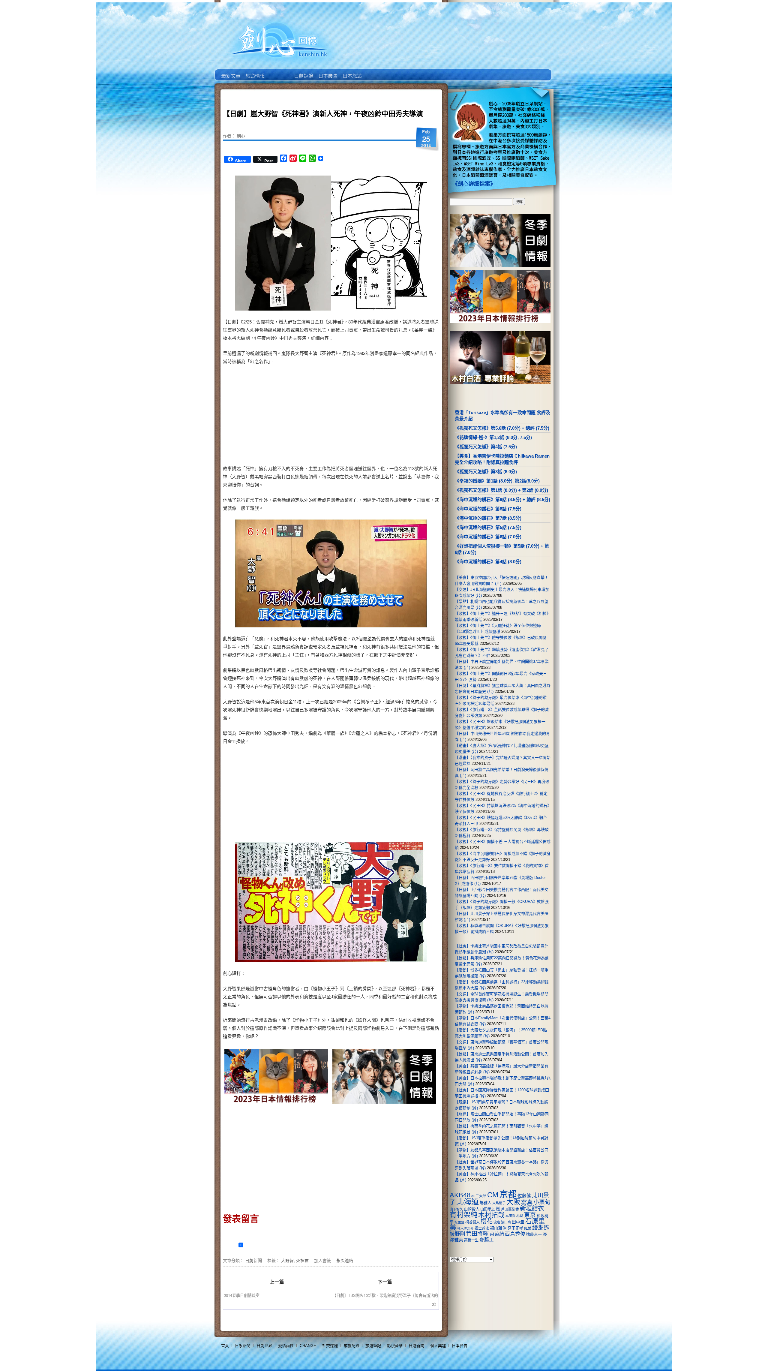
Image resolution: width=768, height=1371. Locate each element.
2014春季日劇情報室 (242, 1295)
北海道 (467, 1201)
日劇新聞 (253, 1260)
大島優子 (499, 1203)
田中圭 (518, 1221)
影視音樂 (395, 1345)
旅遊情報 (279, 71)
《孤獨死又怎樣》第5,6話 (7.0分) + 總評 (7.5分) (502, 428)
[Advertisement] (382, 416)
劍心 (241, 136)
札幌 (519, 1216)
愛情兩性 (286, 1345)
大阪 (513, 1202)
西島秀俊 (515, 1234)
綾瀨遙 (540, 1228)
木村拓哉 (491, 1215)
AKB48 (460, 1195)
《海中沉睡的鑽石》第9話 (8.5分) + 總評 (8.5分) (502, 499)
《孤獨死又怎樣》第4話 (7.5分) (486, 446)
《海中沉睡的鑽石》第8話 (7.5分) (488, 508)
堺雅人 (485, 1203)
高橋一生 (471, 1240)
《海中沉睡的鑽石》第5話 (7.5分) (488, 527)
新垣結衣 (532, 1208)
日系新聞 (242, 1345)
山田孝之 (487, 1209)
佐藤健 (524, 1195)
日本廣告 (327, 71)
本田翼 (510, 1216)
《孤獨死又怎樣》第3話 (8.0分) (486, 471)
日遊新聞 (416, 1345)
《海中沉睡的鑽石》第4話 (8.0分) (488, 561)
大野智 (287, 1260)
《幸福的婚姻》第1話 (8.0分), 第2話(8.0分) (497, 480)
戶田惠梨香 (510, 1209)
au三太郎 (478, 1196)
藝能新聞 (254, 71)
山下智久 (456, 1209)
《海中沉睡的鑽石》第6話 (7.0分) (488, 536)
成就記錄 (351, 1345)
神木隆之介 (465, 1228)
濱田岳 (506, 1222)
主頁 (230, 71)
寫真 (526, 1202)
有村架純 (463, 1215)
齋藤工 (486, 1239)
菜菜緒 (497, 1234)
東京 (530, 1215)
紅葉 (527, 1228)
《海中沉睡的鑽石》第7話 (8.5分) (488, 518)
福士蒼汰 (482, 1228)
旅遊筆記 (373, 1345)
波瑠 (497, 1222)
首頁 (225, 1345)
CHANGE (308, 1345)
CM (492, 1195)
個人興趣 (438, 1345)
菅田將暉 (477, 1234)
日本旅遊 (352, 71)
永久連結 (344, 1260)
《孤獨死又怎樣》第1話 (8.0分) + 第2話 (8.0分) (501, 490)
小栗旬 (541, 1202)
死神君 (302, 1260)
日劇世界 (303, 71)
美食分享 (376, 71)
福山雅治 (498, 1228)
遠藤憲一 (534, 1234)
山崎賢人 (471, 1209)
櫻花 (487, 1221)
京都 (508, 1194)
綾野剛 (457, 1234)
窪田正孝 (515, 1228)
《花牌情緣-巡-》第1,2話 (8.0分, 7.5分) (493, 437)
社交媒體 (330, 1345)
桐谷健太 (472, 1222)
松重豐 (459, 1222)
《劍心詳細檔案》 (474, 184)
